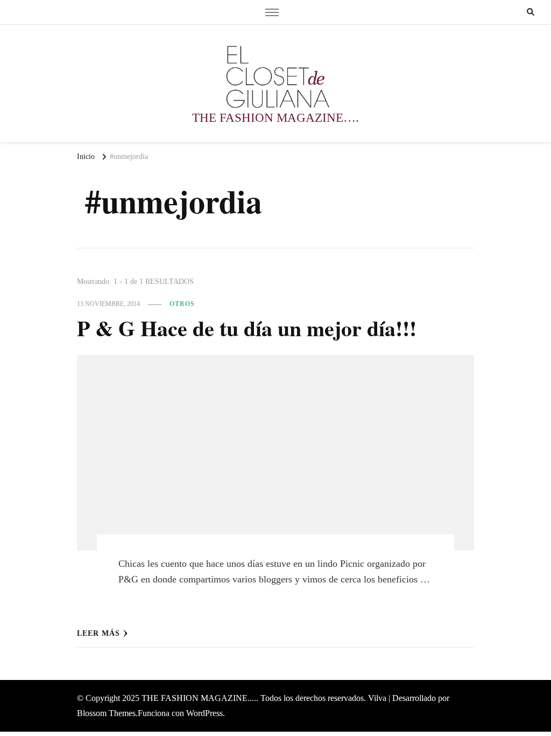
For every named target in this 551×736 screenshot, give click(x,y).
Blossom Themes (106, 713)
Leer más (98, 633)
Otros (182, 304)
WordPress (204, 713)
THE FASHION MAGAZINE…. (275, 117)
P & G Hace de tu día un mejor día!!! (246, 328)
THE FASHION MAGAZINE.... (199, 698)
